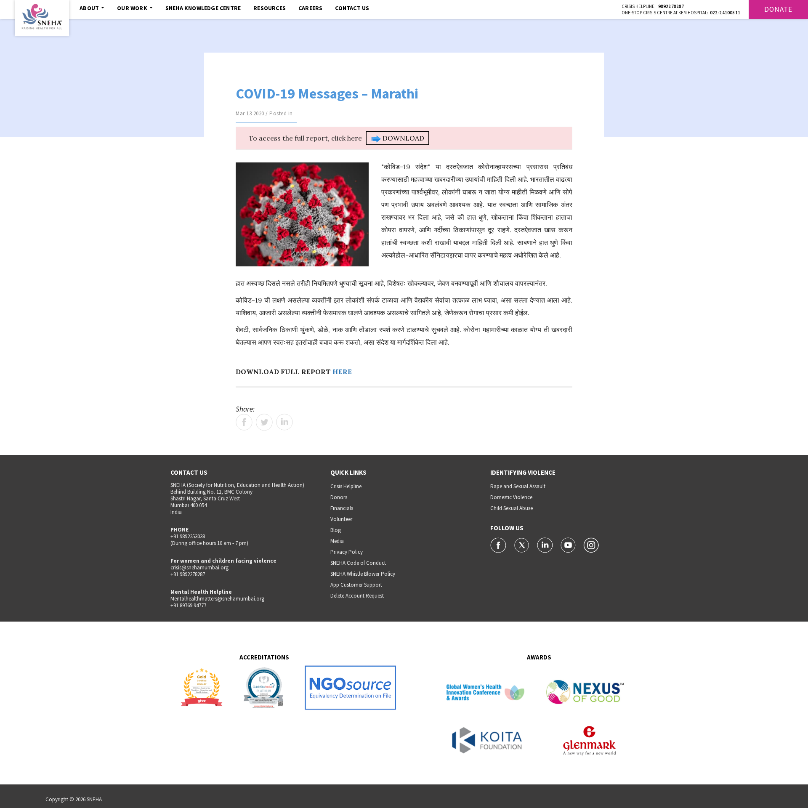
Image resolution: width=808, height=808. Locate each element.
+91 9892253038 (187, 536)
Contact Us (352, 8)
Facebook (244, 422)
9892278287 (671, 6)
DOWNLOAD (402, 138)
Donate (778, 9)
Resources (269, 8)
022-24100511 (725, 13)
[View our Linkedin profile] (545, 544)
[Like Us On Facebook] (499, 544)
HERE (342, 371)
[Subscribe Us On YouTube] (569, 544)
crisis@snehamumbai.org (199, 567)
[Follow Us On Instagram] (591, 544)
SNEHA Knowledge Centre (203, 8)
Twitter (264, 422)
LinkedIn (284, 422)
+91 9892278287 (187, 574)
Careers (310, 8)
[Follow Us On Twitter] (522, 544)
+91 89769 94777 (188, 605)
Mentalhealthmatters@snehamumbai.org (217, 598)
